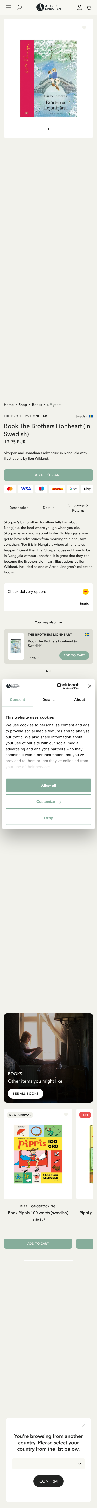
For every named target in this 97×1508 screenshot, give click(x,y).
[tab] (48, 129)
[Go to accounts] (78, 7)
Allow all (48, 785)
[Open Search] (21, 7)
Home (9, 404)
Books (37, 404)
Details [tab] (48, 699)
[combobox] (48, 1463)
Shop (23, 404)
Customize (45, 801)
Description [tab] (18, 508)
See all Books (25, 1093)
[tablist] (48, 508)
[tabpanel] (48, 545)
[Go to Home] (48, 7)
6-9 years (54, 404)
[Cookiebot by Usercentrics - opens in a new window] (59, 686)
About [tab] (79, 699)
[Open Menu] (8, 7)
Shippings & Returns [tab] (78, 508)
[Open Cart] (86, 7)
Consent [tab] (17, 699)
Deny (48, 818)
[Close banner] (89, 686)
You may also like (48, 622)
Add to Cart (48, 475)
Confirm (48, 1481)
